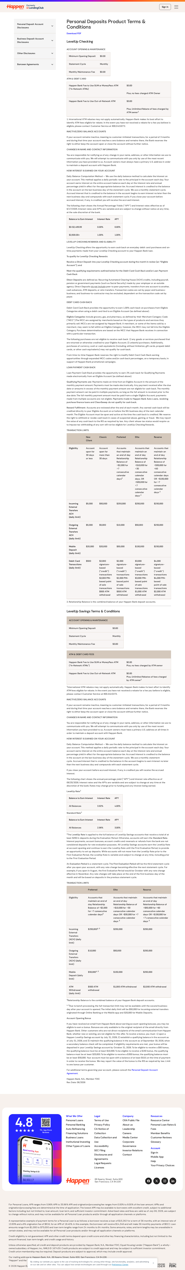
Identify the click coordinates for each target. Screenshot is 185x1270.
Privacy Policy (102, 1124)
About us (128, 1124)
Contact (127, 1154)
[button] (35, 26)
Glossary (156, 1141)
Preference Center (120, 1264)
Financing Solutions (77, 1133)
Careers (127, 1133)
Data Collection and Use (105, 1139)
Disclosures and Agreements (103, 1157)
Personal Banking (75, 1124)
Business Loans (74, 1137)
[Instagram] (164, 1181)
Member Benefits (160, 1133)
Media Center (130, 1137)
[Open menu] (176, 7)
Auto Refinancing (75, 1129)
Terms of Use (101, 1120)
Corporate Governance (129, 1144)
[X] (156, 1181)
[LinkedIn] (173, 1181)
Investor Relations (133, 1150)
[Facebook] (148, 1181)
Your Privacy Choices (162, 1165)
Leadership (129, 1129)
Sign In (165, 6)
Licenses (99, 1167)
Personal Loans (74, 1120)
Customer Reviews (161, 1137)
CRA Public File (131, 1120)
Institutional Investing (78, 1141)
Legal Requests (102, 1163)
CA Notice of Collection (101, 1131)
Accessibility (101, 1146)
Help (153, 1161)
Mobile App (157, 1156)
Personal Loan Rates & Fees (163, 1127)
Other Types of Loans (78, 1146)
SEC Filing (99, 1150)
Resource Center (160, 1120)
